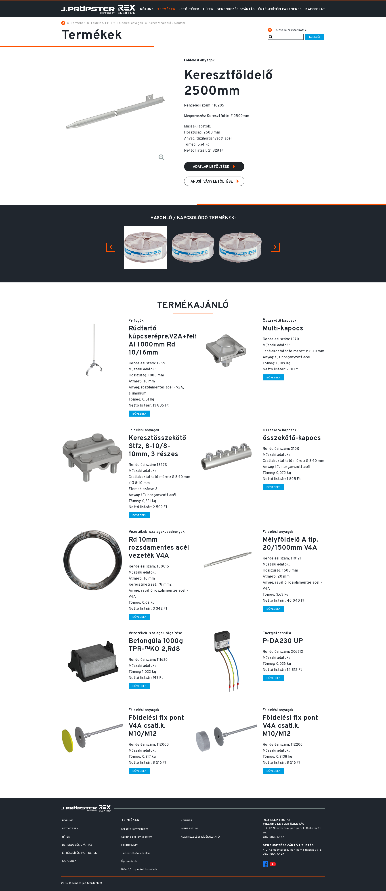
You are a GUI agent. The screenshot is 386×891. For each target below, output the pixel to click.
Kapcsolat (315, 9)
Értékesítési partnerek (280, 9)
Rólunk (147, 9)
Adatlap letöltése (211, 167)
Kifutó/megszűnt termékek (139, 869)
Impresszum (189, 828)
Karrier (187, 820)
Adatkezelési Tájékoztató (200, 837)
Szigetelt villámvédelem (136, 837)
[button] (110, 247)
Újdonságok (129, 861)
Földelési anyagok (130, 23)
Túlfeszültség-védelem (136, 853)
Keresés (315, 37)
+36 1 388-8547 (273, 837)
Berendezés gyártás (235, 9)
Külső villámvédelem (134, 829)
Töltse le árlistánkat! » (290, 30)
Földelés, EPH (101, 23)
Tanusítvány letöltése (211, 181)
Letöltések (189, 9)
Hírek (208, 9)
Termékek (166, 9)
